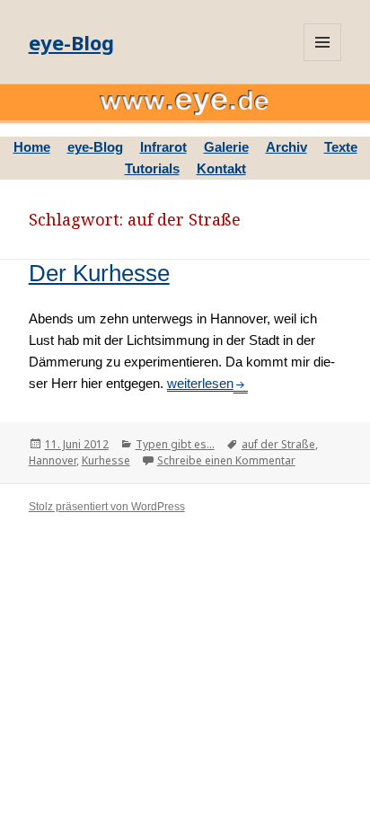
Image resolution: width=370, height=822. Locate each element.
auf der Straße (278, 444)
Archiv (286, 147)
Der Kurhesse (99, 273)
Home (31, 147)
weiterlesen (207, 383)
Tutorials (152, 168)
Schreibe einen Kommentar (226, 460)
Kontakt (221, 168)
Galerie (226, 147)
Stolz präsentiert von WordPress (107, 506)
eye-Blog (71, 42)
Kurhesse (106, 460)
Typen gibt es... (175, 444)
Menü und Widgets (322, 42)
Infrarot (163, 147)
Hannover (52, 460)
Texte (340, 147)
